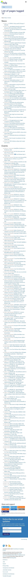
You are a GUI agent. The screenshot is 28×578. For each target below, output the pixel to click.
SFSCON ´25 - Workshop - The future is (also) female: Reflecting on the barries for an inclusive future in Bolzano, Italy (14, 180)
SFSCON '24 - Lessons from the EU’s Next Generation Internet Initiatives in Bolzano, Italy (14, 314)
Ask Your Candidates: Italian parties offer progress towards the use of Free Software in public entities (15, 99)
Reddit (6, 509)
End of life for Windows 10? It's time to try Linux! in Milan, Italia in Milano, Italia (15, 227)
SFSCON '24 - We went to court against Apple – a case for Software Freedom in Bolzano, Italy (14, 318)
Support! (5, 511)
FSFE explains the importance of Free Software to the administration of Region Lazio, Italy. (14, 129)
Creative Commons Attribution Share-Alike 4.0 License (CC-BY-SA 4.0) (14, 555)
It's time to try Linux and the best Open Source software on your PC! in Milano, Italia (15, 159)
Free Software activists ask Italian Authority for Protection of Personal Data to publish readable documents (14, 125)
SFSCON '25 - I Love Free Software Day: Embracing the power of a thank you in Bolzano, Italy (14, 166)
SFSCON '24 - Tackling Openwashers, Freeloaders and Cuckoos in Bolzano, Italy (14, 302)
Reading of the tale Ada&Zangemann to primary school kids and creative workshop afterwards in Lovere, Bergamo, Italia (15, 358)
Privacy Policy (6, 565)
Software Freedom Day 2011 (16, 489)
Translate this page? (7, 576)
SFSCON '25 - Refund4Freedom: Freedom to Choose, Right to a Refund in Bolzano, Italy (15, 184)
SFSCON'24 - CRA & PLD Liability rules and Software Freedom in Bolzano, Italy (15, 323)
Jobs (4, 561)
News (5, 17)
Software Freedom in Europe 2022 (17, 75)
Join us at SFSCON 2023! (15, 57)
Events (9, 17)
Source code (5, 571)
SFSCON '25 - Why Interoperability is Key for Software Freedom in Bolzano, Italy (14, 206)
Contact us (5, 559)
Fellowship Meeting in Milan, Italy (17, 487)
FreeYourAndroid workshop (16, 483)
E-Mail (22, 509)
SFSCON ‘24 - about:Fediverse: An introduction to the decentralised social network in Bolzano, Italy (14, 276)
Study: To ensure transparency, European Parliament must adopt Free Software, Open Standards (15, 107)
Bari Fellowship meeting (15, 482)
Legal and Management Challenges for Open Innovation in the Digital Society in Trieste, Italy (14, 409)
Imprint (4, 563)
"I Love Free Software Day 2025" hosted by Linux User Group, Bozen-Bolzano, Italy (14, 266)
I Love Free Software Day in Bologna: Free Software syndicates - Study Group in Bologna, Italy (15, 354)
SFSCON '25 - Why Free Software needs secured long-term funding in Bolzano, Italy (14, 196)
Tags (4, 7)
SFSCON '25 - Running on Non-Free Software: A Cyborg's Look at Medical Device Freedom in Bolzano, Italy (15, 215)
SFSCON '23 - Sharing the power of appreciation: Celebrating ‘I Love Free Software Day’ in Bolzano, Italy (14, 369)
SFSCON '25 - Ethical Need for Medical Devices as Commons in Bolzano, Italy (15, 220)
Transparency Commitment (8, 567)
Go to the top (24, 539)
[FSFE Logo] (4, 2)
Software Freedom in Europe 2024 (17, 45)
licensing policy (13, 557)
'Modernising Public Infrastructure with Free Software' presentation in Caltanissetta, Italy (14, 427)
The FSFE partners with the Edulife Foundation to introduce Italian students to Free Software (15, 55)
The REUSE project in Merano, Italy (17, 438)
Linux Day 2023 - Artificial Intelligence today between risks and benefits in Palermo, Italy (15, 401)
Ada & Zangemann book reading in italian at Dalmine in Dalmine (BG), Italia (14, 342)
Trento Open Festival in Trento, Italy (17, 345)
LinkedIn (13, 509)
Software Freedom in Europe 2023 (17, 59)
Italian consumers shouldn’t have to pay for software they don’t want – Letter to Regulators (15, 111)
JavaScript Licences (7, 569)
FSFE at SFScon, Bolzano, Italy (16, 496)
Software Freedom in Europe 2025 (17, 32)
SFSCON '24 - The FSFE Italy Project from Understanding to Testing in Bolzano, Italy (14, 309)
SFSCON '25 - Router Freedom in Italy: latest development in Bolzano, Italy (15, 211)
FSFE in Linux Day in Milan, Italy (17, 423)
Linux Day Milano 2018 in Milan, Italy (18, 446)
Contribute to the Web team (8, 573)
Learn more (3, 514)
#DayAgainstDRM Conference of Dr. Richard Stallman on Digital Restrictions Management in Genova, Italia (15, 464)
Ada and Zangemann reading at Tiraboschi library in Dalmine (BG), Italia (14, 256)
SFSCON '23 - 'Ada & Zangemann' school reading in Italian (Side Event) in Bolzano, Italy (15, 394)
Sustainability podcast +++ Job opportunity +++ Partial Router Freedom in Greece (14, 82)
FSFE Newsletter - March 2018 (16, 96)
